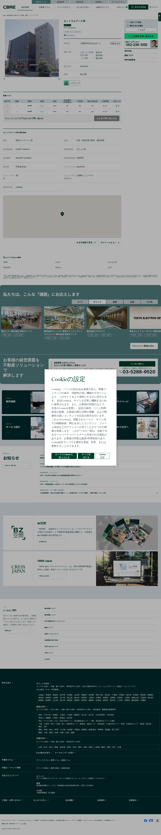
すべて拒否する (86, 456)
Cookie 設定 (102, 456)
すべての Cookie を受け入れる (64, 456)
